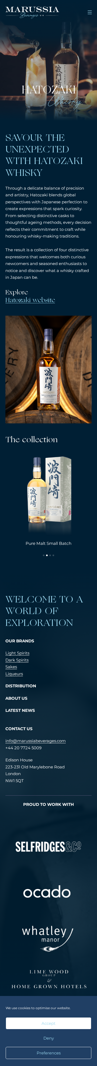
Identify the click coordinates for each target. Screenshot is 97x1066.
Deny (48, 1038)
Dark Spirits (17, 660)
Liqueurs (14, 673)
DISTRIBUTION (20, 685)
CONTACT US (19, 728)
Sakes (11, 666)
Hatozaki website (30, 300)
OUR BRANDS (19, 640)
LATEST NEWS (20, 710)
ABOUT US (16, 698)
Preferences (49, 1052)
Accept (48, 1023)
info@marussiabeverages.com (35, 740)
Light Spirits (17, 653)
